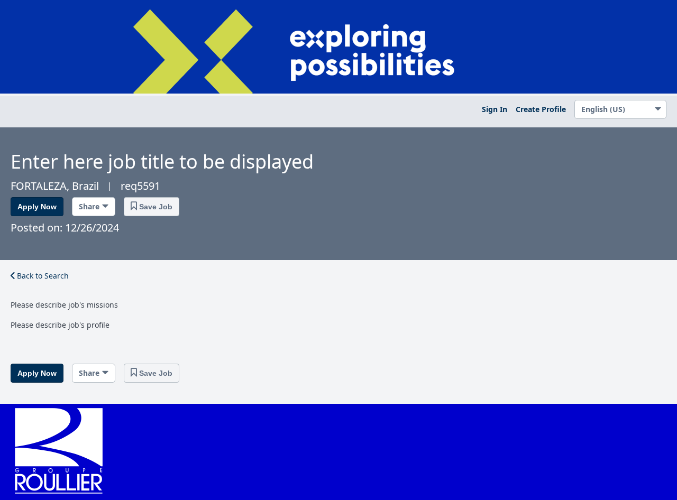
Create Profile (541, 109)
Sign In (494, 109)
